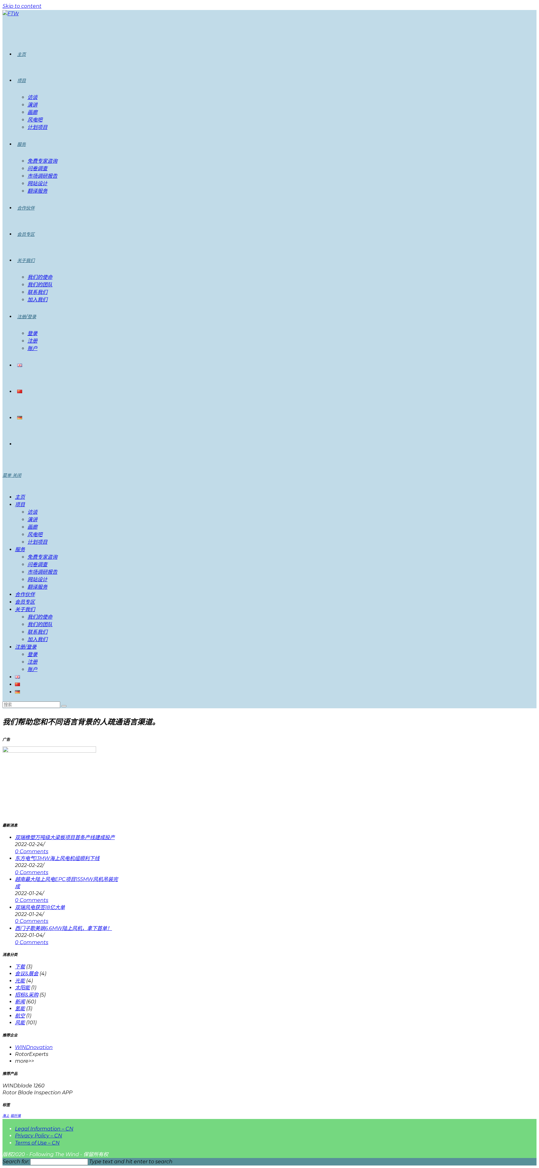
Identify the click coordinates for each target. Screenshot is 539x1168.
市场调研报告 (42, 572)
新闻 (20, 1002)
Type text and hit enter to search (130, 1162)
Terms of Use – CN (37, 1143)
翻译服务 (37, 587)
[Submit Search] (63, 706)
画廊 (32, 527)
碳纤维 (16, 1116)
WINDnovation (34, 1047)
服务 (20, 549)
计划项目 (37, 542)
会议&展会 (26, 974)
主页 (20, 497)
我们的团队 (39, 624)
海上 (5, 1116)
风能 (20, 1023)
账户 (32, 669)
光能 (20, 981)
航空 (20, 1016)
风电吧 (34, 534)
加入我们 (37, 639)
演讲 (32, 519)
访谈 (32, 512)
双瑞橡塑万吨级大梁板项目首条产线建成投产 (65, 837)
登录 (32, 654)
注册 (32, 662)
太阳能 (22, 988)
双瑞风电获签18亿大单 (40, 907)
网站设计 (37, 579)
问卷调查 (37, 564)
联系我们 (37, 632)
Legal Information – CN (44, 1129)
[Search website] (17, 444)
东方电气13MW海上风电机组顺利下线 (57, 858)
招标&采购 (26, 995)
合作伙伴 (25, 594)
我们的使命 (39, 617)
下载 (20, 967)
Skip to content (21, 6)
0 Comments (31, 851)
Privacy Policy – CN (38, 1136)
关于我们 (25, 609)
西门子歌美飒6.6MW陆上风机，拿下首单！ (63, 928)
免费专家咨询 (42, 557)
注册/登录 (25, 647)
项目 (20, 504)
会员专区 (25, 602)
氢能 (20, 1009)
